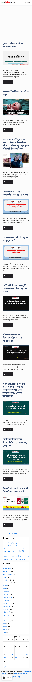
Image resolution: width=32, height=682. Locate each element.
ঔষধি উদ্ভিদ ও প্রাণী (8, 597)
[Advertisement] (16, 22)
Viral (4, 577)
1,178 (11, 534)
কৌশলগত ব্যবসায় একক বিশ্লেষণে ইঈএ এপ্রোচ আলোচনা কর (12, 337)
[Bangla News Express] (8, 2)
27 (20, 658)
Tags (18, 677)
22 (27, 654)
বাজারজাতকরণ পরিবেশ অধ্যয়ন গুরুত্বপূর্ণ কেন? (15, 238)
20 (20, 654)
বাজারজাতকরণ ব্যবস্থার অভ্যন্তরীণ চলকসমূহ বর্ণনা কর (15, 193)
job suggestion (8, 574)
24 (8, 658)
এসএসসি (5, 595)
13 (20, 651)
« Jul (4, 667)
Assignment (7, 568)
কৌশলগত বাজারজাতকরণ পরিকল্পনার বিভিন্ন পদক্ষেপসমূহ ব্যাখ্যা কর (15, 442)
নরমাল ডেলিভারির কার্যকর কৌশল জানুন (16, 93)
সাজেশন (5, 627)
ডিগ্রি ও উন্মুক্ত (6, 606)
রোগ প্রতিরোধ (6, 621)
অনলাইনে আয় (6, 580)
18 (12, 654)
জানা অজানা (6, 603)
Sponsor (14, 677)
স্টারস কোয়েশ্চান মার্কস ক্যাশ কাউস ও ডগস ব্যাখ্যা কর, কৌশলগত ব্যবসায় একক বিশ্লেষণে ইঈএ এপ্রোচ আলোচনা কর (14, 390)
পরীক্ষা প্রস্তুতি (6, 612)
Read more (7, 82)
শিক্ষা (4, 624)
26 (16, 658)
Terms (15, 675)
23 (5, 658)
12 (16, 651)
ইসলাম (5, 589)
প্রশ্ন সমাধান (6, 615)
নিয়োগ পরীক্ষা (6, 609)
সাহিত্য (5, 630)
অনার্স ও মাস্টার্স (6, 583)
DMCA (19, 675)
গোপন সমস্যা (6, 600)
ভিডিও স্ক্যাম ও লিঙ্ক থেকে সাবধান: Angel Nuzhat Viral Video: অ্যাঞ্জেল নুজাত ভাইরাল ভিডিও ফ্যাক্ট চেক (16, 143)
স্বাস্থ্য (4, 633)
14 (23, 651)
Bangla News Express (20, 673)
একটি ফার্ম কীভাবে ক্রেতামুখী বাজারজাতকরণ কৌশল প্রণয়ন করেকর (15, 288)
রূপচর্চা (4, 618)
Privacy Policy (26, 675)
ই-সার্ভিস (5, 586)
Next (16, 534)
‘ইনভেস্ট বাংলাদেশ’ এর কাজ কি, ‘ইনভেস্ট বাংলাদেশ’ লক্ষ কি (16, 489)
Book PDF (6, 571)
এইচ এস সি (6, 592)
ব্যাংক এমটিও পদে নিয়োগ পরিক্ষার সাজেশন (13, 44)
